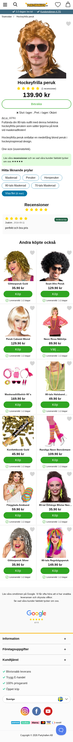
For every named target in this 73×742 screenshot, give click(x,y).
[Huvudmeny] (5, 4)
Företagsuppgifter (16, 649)
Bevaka (36, 104)
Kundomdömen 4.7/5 (50, 11)
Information (11, 638)
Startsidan (7, 16)
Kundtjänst (11, 659)
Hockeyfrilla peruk (25, 16)
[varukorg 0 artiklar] (68, 4)
